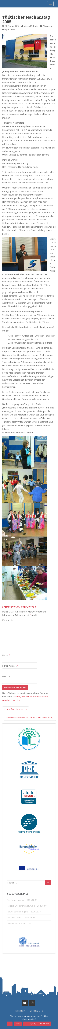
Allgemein (47, 26)
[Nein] (54, 1020)
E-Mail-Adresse (10, 665)
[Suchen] (48, 882)
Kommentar (9, 620)
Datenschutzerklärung (37, 1024)
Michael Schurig (31, 26)
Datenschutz (36, 1011)
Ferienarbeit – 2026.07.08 (19, 923)
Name (6, 655)
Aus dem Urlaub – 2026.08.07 (21, 917)
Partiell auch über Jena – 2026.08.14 (24, 911)
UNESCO (14, 29)
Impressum (20, 1011)
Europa (5, 29)
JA (9, 1024)
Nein (18, 1024)
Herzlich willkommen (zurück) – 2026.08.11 (27, 905)
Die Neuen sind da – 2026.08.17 (22, 900)
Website (6, 676)
